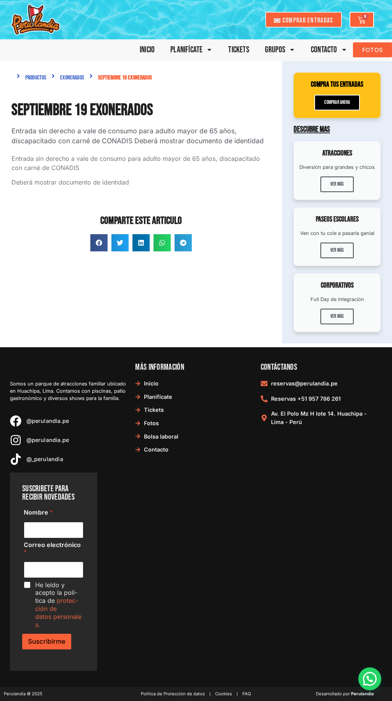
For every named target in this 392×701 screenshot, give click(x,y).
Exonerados (72, 77)
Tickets (238, 50)
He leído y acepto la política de (58, 604)
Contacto (324, 50)
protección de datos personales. (58, 612)
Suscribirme (46, 641)
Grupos (275, 50)
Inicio (147, 50)
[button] (99, 242)
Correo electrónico (52, 548)
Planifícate (186, 50)
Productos (35, 77)
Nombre (38, 512)
